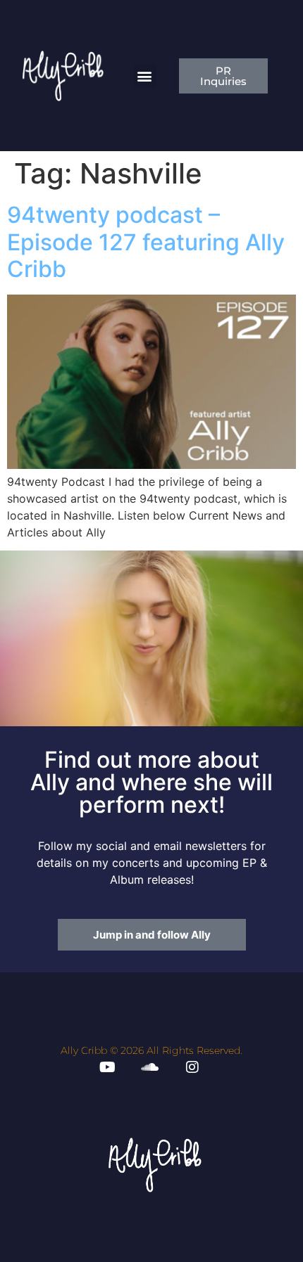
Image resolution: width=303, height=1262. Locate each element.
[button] (144, 75)
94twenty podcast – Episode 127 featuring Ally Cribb (146, 242)
